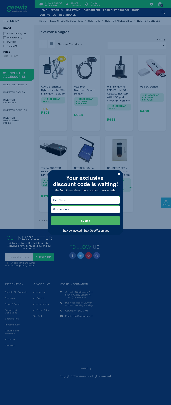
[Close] (119, 174)
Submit (85, 220)
